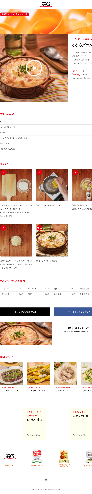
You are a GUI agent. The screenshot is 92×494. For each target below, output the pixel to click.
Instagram (78, 339)
